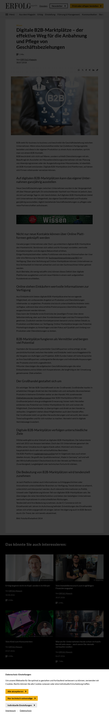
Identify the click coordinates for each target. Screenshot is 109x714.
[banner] (54, 357)
